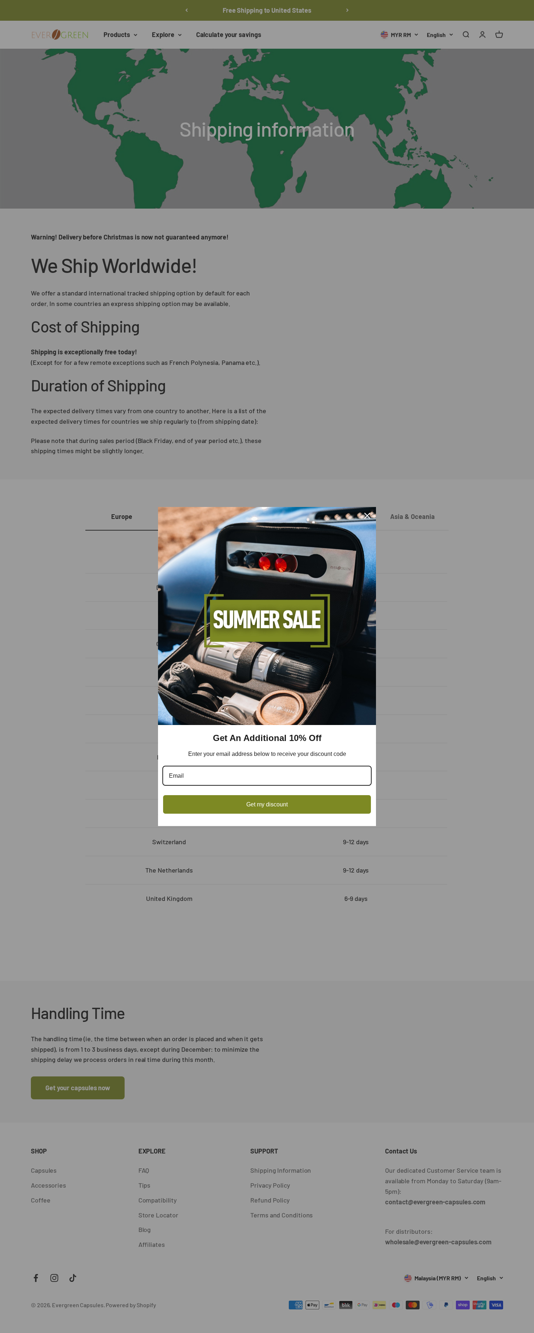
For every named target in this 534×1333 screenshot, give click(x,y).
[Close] (367, 515)
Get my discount (267, 804)
